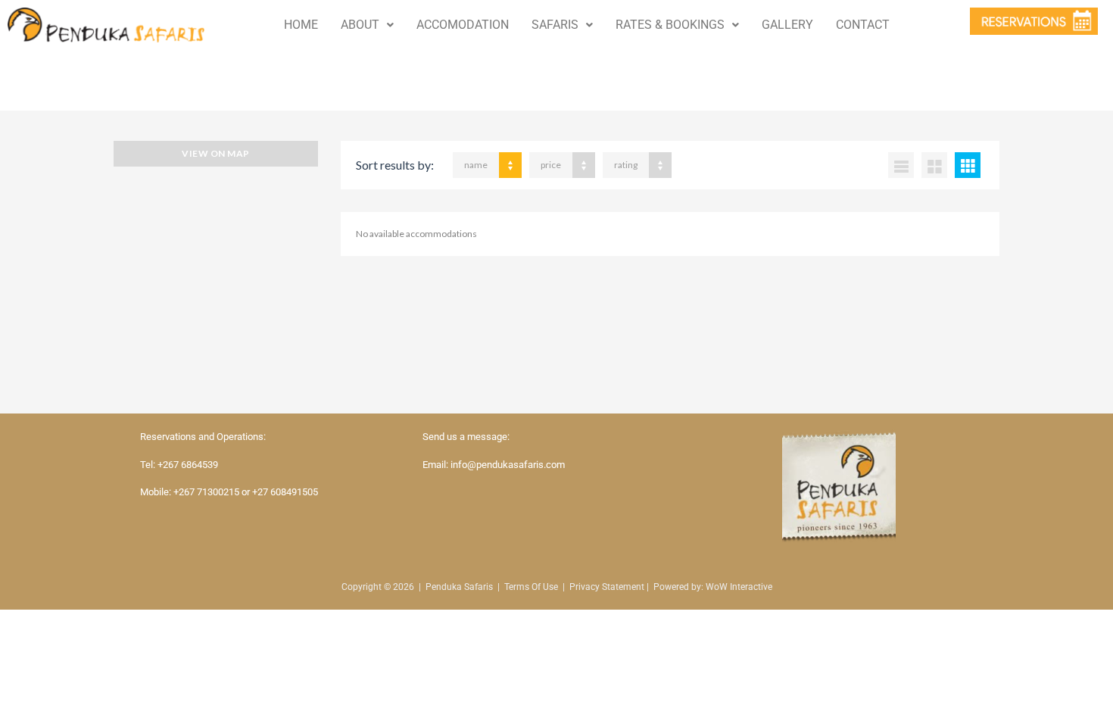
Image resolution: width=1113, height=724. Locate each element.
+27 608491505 (285, 492)
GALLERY (787, 24)
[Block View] (967, 165)
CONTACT (863, 24)
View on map (215, 153)
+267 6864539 (187, 464)
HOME (301, 24)
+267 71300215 (206, 492)
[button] (367, 25)
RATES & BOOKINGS (670, 24)
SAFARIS (555, 24)
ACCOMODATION (462, 24)
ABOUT (360, 24)
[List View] (901, 165)
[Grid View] (934, 165)
